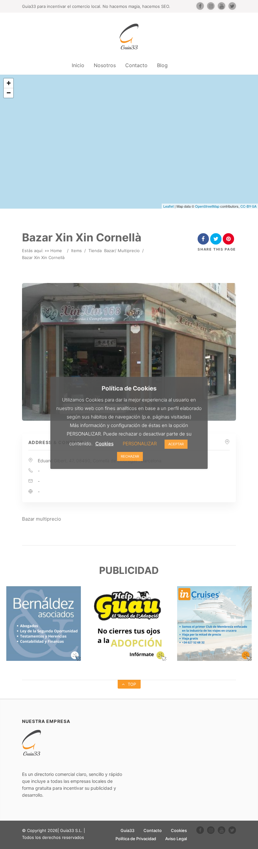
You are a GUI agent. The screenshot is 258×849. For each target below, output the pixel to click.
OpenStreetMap (207, 206)
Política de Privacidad (135, 838)
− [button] (9, 93)
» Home (54, 250)
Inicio (78, 65)
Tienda (95, 250)
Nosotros (105, 65)
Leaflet (168, 206)
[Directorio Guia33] (129, 36)
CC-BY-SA (248, 206)
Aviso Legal (176, 838)
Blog (162, 65)
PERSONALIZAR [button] (140, 444)
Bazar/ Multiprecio (122, 250)
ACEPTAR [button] (176, 444)
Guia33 (127, 830)
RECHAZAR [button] (130, 456)
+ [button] (9, 83)
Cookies (179, 830)
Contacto (136, 65)
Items (76, 250)
